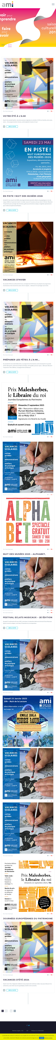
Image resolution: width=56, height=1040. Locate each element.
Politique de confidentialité (37, 1030)
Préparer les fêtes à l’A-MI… (21, 359)
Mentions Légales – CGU (17, 1030)
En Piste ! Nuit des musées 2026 (23, 196)
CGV (27, 1030)
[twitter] (29, 1025)
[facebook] (27, 1025)
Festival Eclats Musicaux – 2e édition (27, 617)
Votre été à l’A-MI (14, 116)
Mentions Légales (48, 1038)
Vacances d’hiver (14, 279)
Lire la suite (12, 126)
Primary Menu (53, 4)
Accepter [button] (41, 1038)
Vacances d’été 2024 (16, 979)
